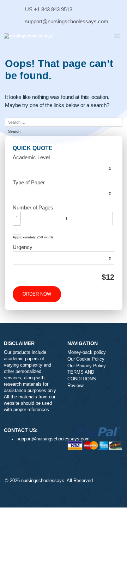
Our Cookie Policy (85, 359)
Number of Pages (33, 207)
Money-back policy (86, 352)
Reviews (76, 385)
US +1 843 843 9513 (48, 9)
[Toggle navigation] (116, 36)
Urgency (22, 247)
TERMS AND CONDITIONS (81, 375)
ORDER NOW (37, 294)
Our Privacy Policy (86, 365)
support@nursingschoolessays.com (66, 21)
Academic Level (31, 157)
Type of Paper (29, 182)
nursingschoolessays (42, 480)
